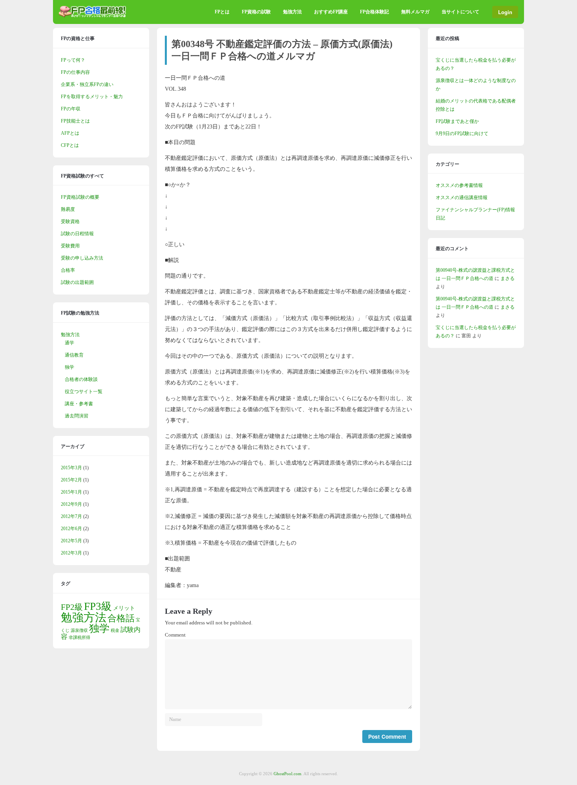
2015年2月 (71, 480)
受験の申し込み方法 (82, 258)
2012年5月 (71, 540)
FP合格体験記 (374, 12)
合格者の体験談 (81, 379)
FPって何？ (73, 60)
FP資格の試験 (256, 12)
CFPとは (70, 145)
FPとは (222, 12)
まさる (507, 278)
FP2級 (72, 607)
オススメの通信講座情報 (462, 197)
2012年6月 (71, 528)
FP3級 (98, 606)
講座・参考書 (79, 403)
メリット (124, 608)
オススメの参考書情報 (459, 185)
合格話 (121, 618)
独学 (69, 367)
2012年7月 (71, 516)
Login (505, 12)
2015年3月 (71, 467)
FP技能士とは (75, 121)
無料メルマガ (415, 12)
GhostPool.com (287, 773)
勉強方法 (292, 12)
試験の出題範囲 (77, 282)
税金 (115, 630)
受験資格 (70, 221)
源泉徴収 (79, 630)
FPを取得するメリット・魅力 (92, 96)
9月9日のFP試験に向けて (462, 133)
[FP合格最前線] (94, 15)
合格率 (68, 270)
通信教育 (74, 355)
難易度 (68, 209)
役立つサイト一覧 (83, 391)
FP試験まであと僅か (457, 121)
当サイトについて (460, 12)
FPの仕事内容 (75, 72)
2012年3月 (71, 553)
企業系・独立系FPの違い (87, 84)
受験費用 (70, 246)
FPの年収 (70, 109)
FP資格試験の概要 (80, 197)
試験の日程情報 (77, 233)
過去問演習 (76, 416)
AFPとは (70, 133)
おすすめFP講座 (331, 12)
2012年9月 (71, 504)
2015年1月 (71, 492)
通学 (69, 343)
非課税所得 (79, 637)
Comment (175, 635)
